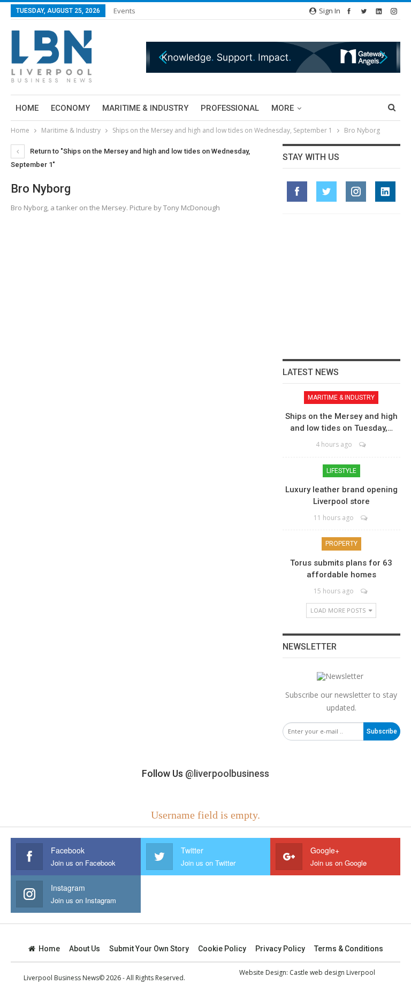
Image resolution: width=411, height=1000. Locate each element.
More (282, 108)
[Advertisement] (341, 286)
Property (341, 543)
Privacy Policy (280, 948)
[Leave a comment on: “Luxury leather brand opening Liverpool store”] (365, 517)
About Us (84, 948)
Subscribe (382, 731)
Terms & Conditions (348, 948)
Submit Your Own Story (149, 948)
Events (124, 11)
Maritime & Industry (145, 108)
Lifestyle (341, 471)
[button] (273, 57)
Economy (70, 108)
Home (27, 108)
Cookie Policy (222, 948)
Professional (230, 108)
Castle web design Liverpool (332, 972)
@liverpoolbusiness (227, 773)
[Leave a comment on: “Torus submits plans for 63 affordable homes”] (365, 591)
